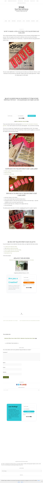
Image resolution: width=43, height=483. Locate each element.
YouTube (32, 260)
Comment (5, 352)
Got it (22, 482)
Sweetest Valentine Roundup (12, 248)
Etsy (28, 260)
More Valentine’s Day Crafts (21, 121)
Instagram (16, 260)
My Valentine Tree (8, 253)
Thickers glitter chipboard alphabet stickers (13, 170)
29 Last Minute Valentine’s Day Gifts (12, 251)
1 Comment (21, 314)
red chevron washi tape (9, 174)
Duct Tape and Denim (21, 9)
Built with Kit (21, 118)
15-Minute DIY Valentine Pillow (11, 246)
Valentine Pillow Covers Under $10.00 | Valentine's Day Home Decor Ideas (19, 338)
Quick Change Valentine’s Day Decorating (13, 249)
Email (4, 367)
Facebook (21, 260)
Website (4, 372)
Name (4, 362)
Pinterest (11, 260)
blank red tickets (8, 172)
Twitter (25, 260)
